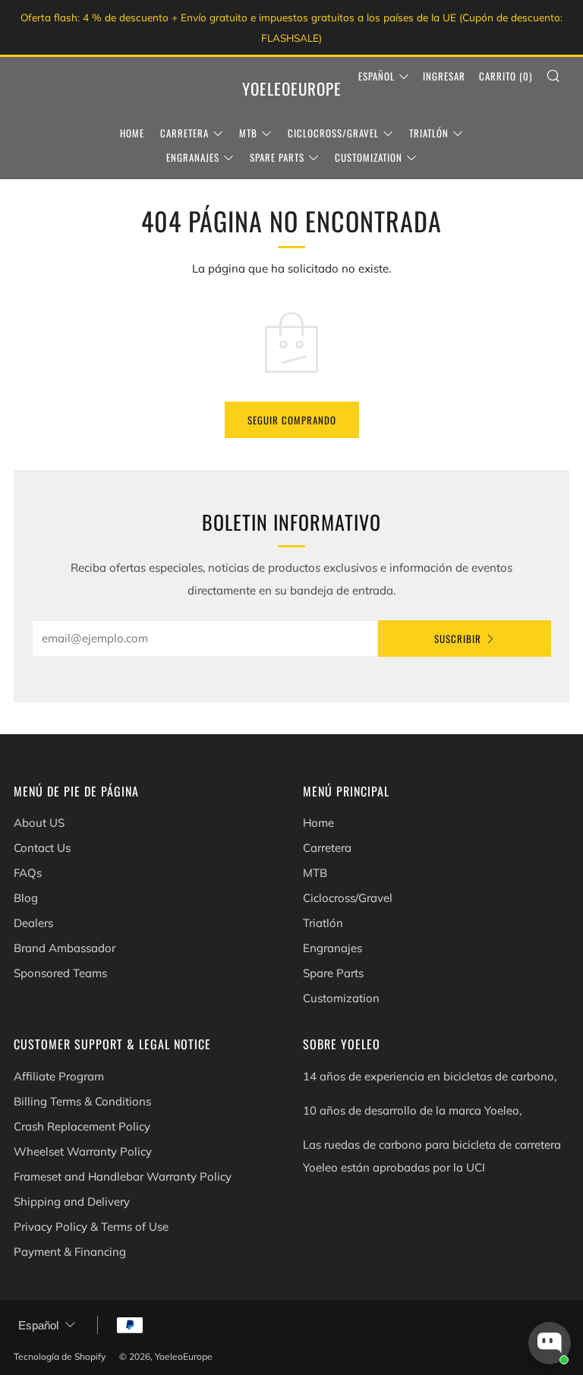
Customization (368, 157)
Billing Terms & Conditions (82, 1101)
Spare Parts (277, 157)
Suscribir (457, 638)
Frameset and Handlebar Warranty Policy (123, 1176)
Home (132, 132)
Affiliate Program (59, 1076)
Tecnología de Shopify (60, 1356)
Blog (26, 898)
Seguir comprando (291, 419)
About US (39, 822)
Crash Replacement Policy (82, 1126)
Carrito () (505, 76)
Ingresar (444, 76)
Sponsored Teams (60, 973)
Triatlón (429, 132)
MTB (248, 132)
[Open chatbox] (549, 1343)
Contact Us (42, 847)
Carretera (184, 132)
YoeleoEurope (292, 89)
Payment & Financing (70, 1251)
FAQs (28, 873)
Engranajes (192, 157)
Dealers (33, 923)
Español (376, 76)
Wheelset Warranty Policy (83, 1151)
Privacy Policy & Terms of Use (91, 1226)
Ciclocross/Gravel (333, 132)
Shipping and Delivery (72, 1201)
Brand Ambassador (64, 948)
